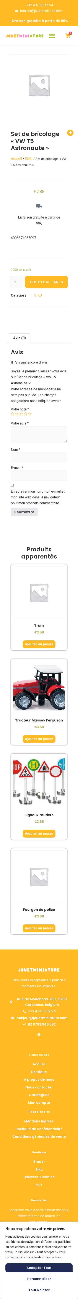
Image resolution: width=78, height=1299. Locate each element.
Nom (15, 450)
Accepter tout (39, 1267)
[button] (52, 36)
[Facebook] (39, 1035)
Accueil (16, 159)
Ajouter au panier (46, 282)
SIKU (28, 159)
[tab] (19, 338)
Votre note (20, 409)
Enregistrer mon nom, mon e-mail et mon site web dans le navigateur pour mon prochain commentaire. (38, 497)
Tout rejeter (39, 1290)
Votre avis (20, 423)
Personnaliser (39, 1279)
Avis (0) (19, 338)
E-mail (17, 468)
